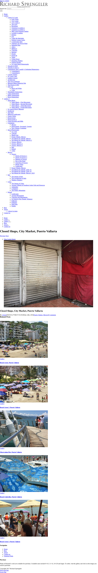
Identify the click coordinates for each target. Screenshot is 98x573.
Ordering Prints (8, 556)
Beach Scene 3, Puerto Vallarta (10, 541)
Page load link (4, 570)
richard (4, 315)
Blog (5, 551)
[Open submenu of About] (8, 225)
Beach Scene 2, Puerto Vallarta (10, 407)
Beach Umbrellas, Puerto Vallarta (11, 497)
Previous (2, 236)
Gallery (2, 359)
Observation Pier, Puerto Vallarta (11, 452)
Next (7, 236)
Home (6, 549)
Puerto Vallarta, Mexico (41, 315)
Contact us (7, 554)
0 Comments (52, 315)
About (6, 552)
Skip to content (4, 1)
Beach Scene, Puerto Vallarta (9, 362)
